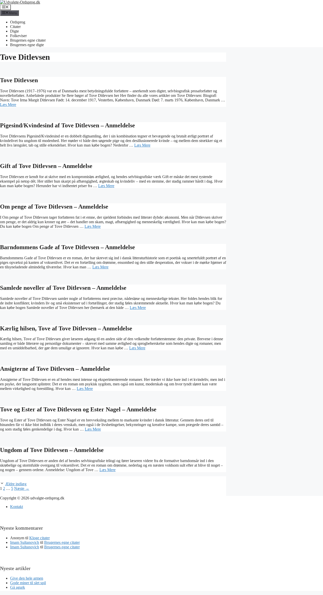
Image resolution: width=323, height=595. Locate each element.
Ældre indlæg (15, 484)
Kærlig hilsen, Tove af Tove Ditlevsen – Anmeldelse (66, 328)
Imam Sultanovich (24, 542)
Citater (15, 26)
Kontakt (16, 506)
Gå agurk (17, 587)
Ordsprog (17, 22)
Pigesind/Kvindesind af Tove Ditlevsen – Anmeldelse (67, 125)
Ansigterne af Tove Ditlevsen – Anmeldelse (55, 368)
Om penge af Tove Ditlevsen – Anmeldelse (54, 206)
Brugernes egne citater (28, 40)
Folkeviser (18, 36)
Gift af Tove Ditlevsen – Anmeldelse (46, 166)
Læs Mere (8, 104)
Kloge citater (39, 538)
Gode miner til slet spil (28, 583)
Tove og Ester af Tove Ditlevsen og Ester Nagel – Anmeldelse (78, 409)
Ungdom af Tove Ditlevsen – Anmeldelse (52, 450)
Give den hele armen (26, 578)
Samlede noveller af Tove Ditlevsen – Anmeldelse (63, 288)
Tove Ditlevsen (19, 80)
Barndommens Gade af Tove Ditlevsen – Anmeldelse (67, 247)
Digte (14, 31)
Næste (21, 488)
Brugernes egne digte (27, 45)
